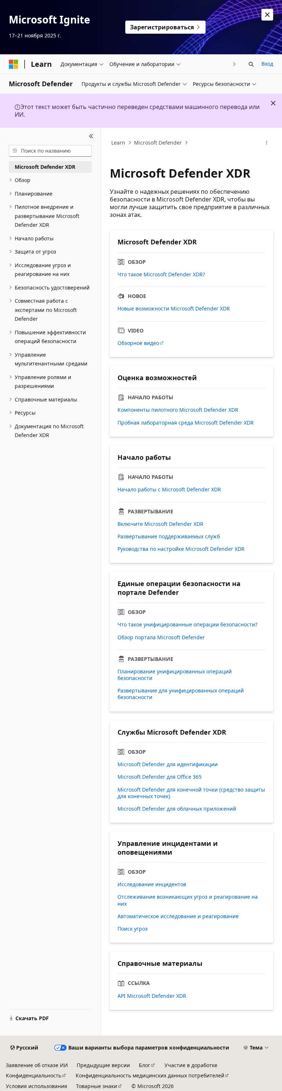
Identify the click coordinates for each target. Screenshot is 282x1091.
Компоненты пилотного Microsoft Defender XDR (178, 410)
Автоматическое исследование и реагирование (178, 916)
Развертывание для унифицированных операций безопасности (181, 694)
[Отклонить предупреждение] (267, 15)
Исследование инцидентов (152, 884)
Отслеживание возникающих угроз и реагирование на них (188, 900)
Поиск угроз (133, 928)
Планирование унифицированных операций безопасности (175, 674)
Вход (267, 63)
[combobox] (50, 151)
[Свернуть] (91, 136)
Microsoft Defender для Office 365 (160, 777)
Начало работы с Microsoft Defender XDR (169, 489)
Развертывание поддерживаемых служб (169, 536)
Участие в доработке (190, 1065)
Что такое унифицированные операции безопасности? (187, 624)
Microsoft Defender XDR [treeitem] (45, 166)
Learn (118, 142)
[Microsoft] (13, 64)
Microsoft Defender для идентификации (168, 764)
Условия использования (36, 1086)
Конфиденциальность (33, 1075)
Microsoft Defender (158, 142)
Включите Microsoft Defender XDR (160, 524)
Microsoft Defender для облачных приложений (177, 808)
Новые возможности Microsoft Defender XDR (174, 308)
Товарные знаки (96, 1086)
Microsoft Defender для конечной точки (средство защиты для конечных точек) (191, 793)
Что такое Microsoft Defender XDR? (161, 274)
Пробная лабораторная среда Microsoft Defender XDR (186, 422)
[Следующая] (234, 64)
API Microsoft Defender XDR (152, 996)
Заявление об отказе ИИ (37, 1065)
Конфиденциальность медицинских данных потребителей (150, 1075)
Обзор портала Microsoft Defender (161, 637)
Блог (144, 1065)
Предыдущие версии (103, 1065)
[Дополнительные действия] (266, 143)
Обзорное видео (138, 343)
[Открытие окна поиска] (251, 64)
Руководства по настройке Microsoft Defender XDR (181, 549)
